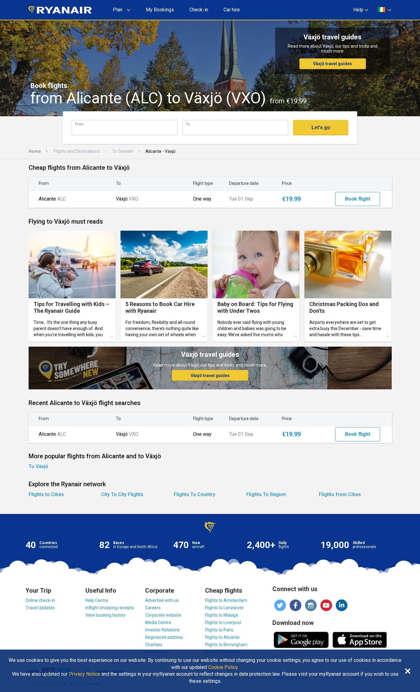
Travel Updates (40, 607)
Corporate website (163, 615)
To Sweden (122, 151)
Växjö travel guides (332, 63)
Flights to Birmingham (226, 644)
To (188, 124)
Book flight (357, 199)
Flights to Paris (219, 629)
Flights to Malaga (221, 615)
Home (35, 151)
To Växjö (38, 466)
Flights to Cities (46, 494)
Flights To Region (266, 494)
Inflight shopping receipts (109, 607)
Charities (153, 644)
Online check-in (40, 600)
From (79, 124)
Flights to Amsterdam (226, 600)
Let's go (320, 127)
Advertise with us (162, 600)
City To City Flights (122, 494)
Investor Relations (162, 629)
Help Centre (96, 600)
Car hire (232, 10)
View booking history (105, 615)
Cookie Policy (223, 667)
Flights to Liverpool (223, 622)
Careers (152, 607)
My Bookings (160, 10)
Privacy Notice (84, 674)
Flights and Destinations (76, 151)
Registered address (164, 637)
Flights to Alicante (222, 637)
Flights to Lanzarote (224, 607)
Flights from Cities (340, 494)
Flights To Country (194, 494)
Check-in (198, 10)
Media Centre (158, 622)
